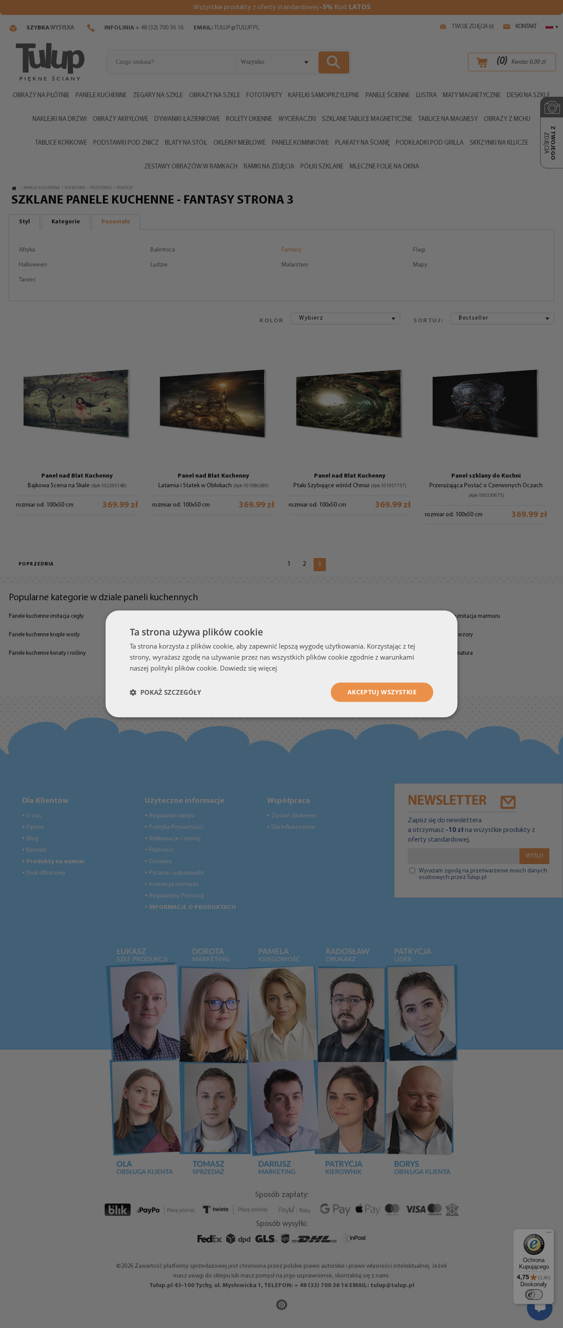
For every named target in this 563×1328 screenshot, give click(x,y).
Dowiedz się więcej (248, 668)
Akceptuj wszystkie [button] (382, 692)
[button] (165, 692)
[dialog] (281, 663)
